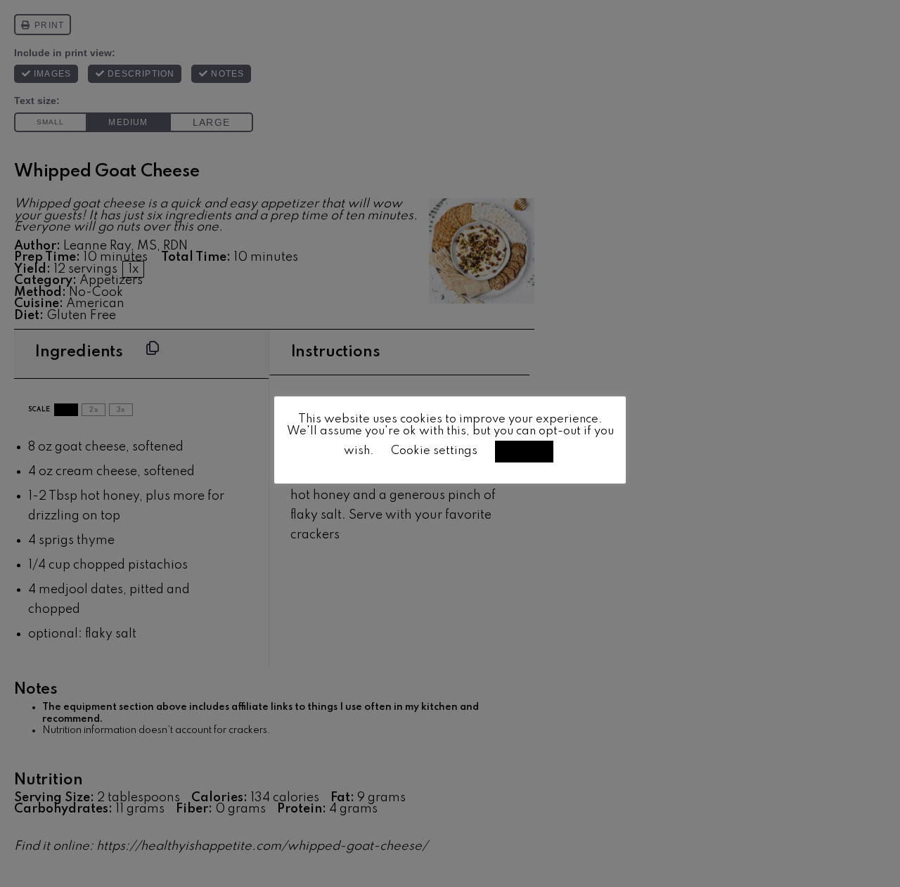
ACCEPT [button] (524, 451)
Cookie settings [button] (434, 451)
